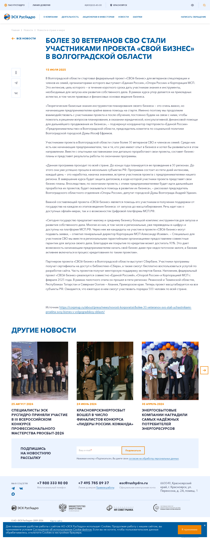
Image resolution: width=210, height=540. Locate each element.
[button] (204, 370)
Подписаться (133, 450)
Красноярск (120, 5)
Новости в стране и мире (51, 30)
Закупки (137, 17)
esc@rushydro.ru (133, 483)
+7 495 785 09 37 (93, 483)
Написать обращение (193, 17)
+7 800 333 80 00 (52, 483)
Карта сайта (56, 521)
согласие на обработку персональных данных (154, 458)
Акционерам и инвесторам (98, 17)
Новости (123, 17)
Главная (15, 30)
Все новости (26, 38)
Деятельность (70, 17)
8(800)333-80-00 (93, 5)
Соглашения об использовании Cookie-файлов (62, 529)
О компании (50, 17)
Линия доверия (41, 5)
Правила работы (105, 487)
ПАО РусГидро (16, 5)
